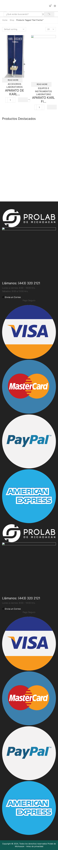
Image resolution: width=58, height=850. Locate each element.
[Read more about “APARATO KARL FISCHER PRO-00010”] (52, 107)
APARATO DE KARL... (14, 92)
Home (4, 20)
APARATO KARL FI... (43, 99)
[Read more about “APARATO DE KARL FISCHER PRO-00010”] (23, 99)
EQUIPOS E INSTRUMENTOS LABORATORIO (43, 91)
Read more (13, 80)
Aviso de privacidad (34, 846)
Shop (12, 20)
